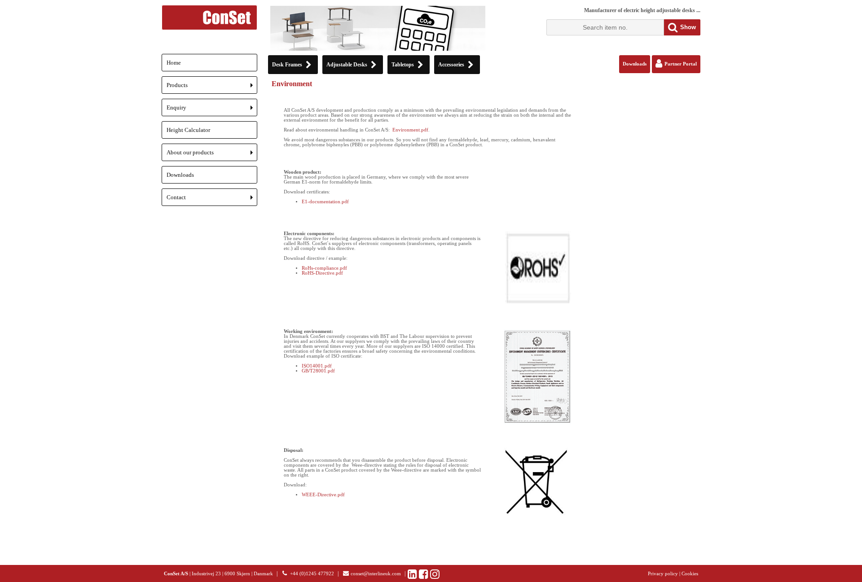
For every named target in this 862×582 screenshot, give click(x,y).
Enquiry (212, 110)
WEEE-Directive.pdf (323, 494)
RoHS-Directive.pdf (322, 273)
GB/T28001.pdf (318, 370)
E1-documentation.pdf (325, 201)
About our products (212, 155)
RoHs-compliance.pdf (324, 268)
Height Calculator (188, 130)
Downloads (180, 174)
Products (212, 88)
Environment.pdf (410, 129)
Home (174, 62)
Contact (212, 200)
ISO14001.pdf (317, 365)
